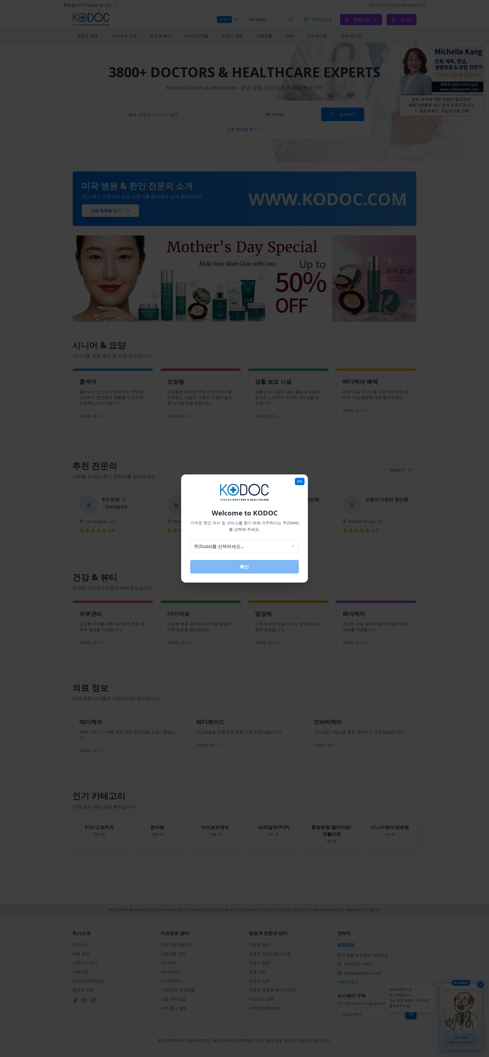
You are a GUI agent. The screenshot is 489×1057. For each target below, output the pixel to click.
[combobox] (244, 546)
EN (299, 481)
